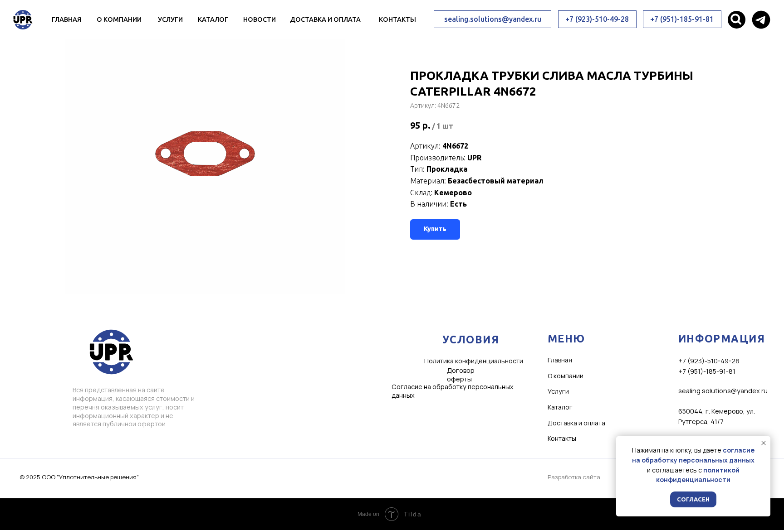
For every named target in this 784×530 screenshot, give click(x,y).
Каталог (213, 19)
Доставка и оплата (325, 19)
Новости (259, 19)
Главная (66, 19)
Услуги (170, 19)
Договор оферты (461, 374)
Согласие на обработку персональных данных (453, 391)
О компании (119, 19)
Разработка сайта (574, 477)
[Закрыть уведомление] (763, 443)
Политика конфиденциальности (473, 361)
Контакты (397, 19)
